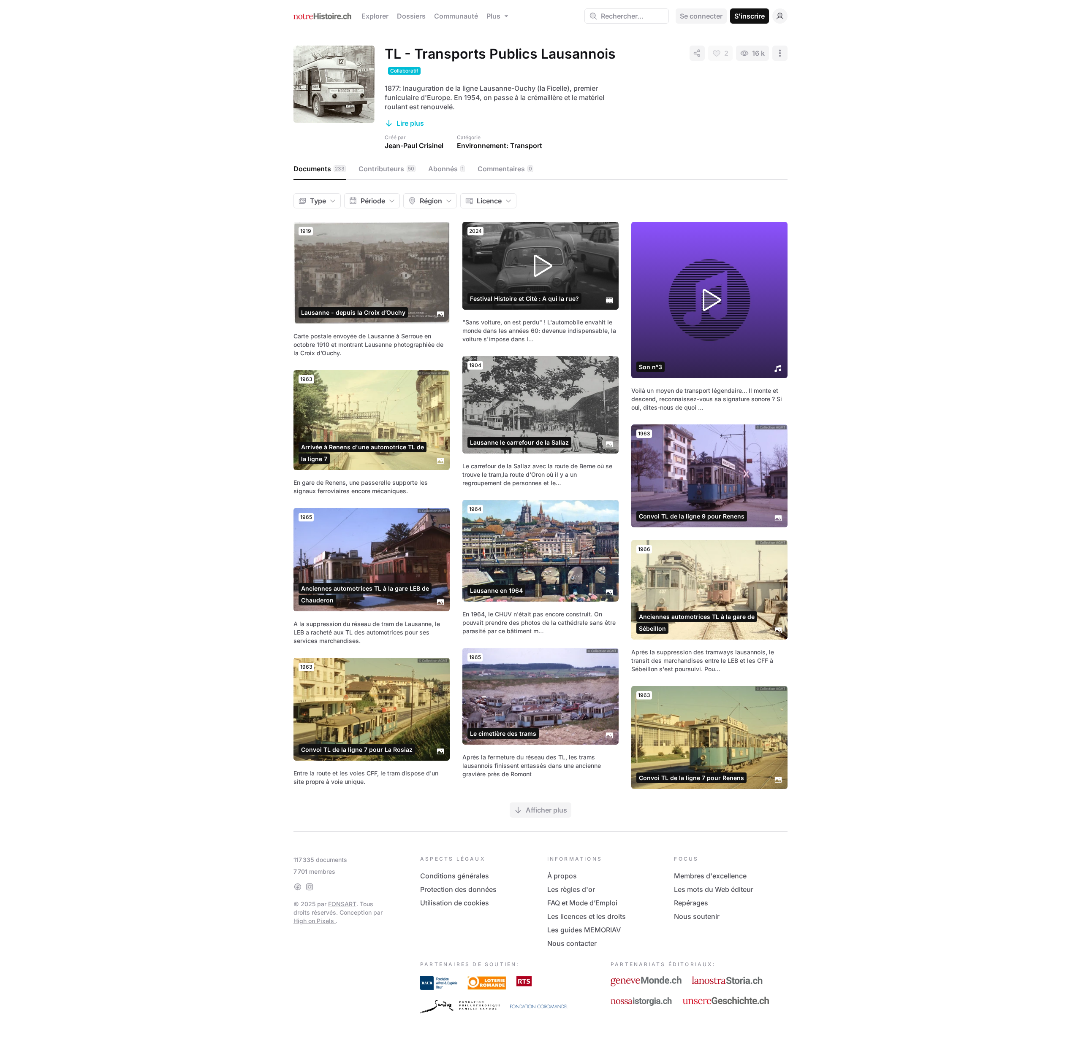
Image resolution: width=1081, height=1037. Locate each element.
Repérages (691, 903)
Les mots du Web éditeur (713, 889)
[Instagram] (309, 887)
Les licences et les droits (586, 916)
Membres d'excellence (710, 876)
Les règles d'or (571, 889)
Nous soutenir (697, 916)
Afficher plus (546, 810)
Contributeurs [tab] (386, 169)
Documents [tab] (319, 169)
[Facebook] (297, 887)
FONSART (342, 903)
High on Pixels (314, 920)
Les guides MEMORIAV (584, 930)
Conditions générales (454, 876)
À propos (562, 876)
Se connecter (701, 16)
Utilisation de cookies (454, 903)
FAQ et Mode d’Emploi (582, 903)
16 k (758, 53)
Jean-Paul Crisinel (414, 145)
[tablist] (540, 169)
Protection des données (458, 889)
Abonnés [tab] (446, 169)
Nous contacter (572, 943)
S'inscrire (749, 16)
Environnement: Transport (499, 145)
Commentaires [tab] (505, 169)
